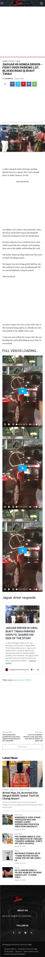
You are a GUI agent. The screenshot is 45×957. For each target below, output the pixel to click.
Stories (17, 851)
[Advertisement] (22, 29)
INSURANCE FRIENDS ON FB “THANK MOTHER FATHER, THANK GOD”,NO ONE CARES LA (28, 857)
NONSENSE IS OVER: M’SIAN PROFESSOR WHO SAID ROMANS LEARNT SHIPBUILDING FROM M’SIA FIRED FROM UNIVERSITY (27, 822)
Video (18, 61)
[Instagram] (19, 932)
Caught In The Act (8, 61)
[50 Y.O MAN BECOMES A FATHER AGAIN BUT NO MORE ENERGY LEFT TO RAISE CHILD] (7, 872)
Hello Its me (14, 790)
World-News (18, 815)
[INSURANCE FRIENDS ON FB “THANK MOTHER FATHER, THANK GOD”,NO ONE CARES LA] (7, 855)
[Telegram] (25, 932)
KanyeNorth (9, 78)
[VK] (29, 84)
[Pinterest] (23, 84)
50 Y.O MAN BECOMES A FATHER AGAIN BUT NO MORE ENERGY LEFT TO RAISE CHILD (28, 873)
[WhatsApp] (34, 84)
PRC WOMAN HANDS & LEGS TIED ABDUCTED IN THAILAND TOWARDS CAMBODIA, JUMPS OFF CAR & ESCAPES (28, 840)
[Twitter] (17, 84)
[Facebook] (12, 84)
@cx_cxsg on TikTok (22, 680)
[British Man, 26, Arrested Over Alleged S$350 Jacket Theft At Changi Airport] (22, 774)
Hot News (5, 789)
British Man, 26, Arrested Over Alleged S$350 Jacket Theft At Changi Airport (20, 795)
